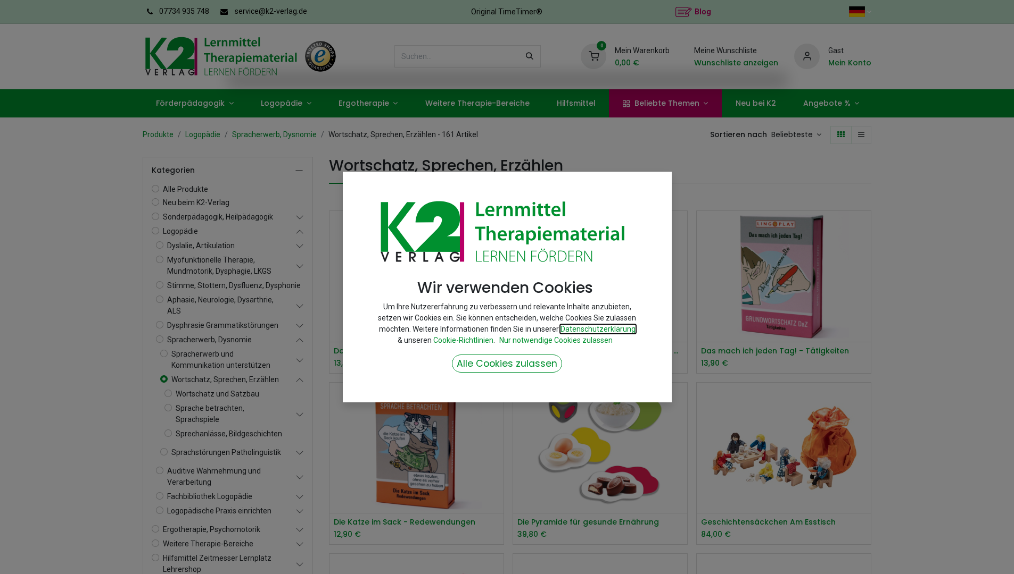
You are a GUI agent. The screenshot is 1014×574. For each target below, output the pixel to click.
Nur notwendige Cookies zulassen (556, 340)
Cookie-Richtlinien (463, 340)
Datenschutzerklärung (598, 329)
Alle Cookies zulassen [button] (507, 363)
